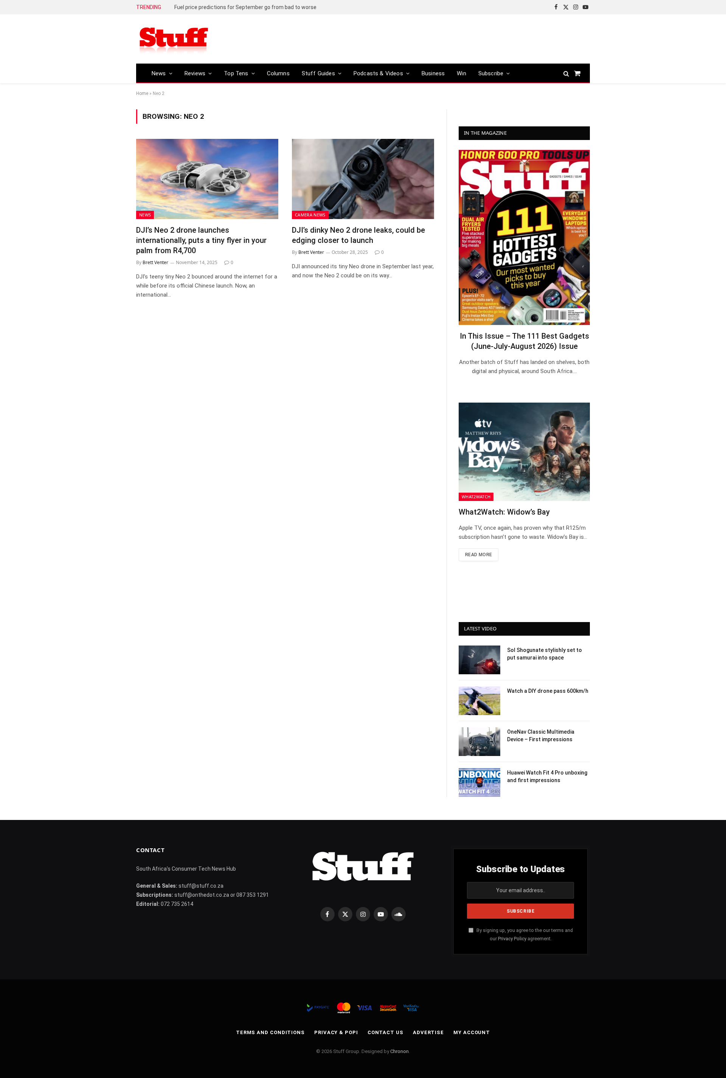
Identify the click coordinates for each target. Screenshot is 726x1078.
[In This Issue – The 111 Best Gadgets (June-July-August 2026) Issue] (524, 237)
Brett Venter (155, 262)
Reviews (195, 73)
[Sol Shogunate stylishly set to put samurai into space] (479, 660)
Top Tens (236, 73)
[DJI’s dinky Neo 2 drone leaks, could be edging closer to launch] (363, 179)
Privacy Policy (512, 938)
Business (433, 73)
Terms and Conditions (270, 1032)
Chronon (399, 1051)
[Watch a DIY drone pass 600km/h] (479, 700)
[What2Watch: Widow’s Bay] (524, 452)
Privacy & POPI (336, 1032)
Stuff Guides (318, 73)
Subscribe (491, 73)
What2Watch (476, 496)
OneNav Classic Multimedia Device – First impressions (540, 735)
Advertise (428, 1032)
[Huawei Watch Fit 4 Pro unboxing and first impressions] (479, 782)
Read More (478, 554)
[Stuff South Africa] (174, 39)
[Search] (566, 73)
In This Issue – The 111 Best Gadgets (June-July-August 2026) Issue (524, 341)
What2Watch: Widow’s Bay (504, 511)
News (159, 73)
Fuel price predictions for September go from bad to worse (245, 7)
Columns (278, 73)
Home (142, 93)
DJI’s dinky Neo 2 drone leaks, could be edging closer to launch (358, 235)
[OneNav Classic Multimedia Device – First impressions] (479, 741)
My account (471, 1032)
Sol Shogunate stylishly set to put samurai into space (544, 654)
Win (461, 73)
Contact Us (385, 1032)
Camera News (310, 215)
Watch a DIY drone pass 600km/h (547, 691)
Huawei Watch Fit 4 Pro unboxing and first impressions (547, 776)
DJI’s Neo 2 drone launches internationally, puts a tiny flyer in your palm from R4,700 (201, 240)
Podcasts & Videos (378, 73)
